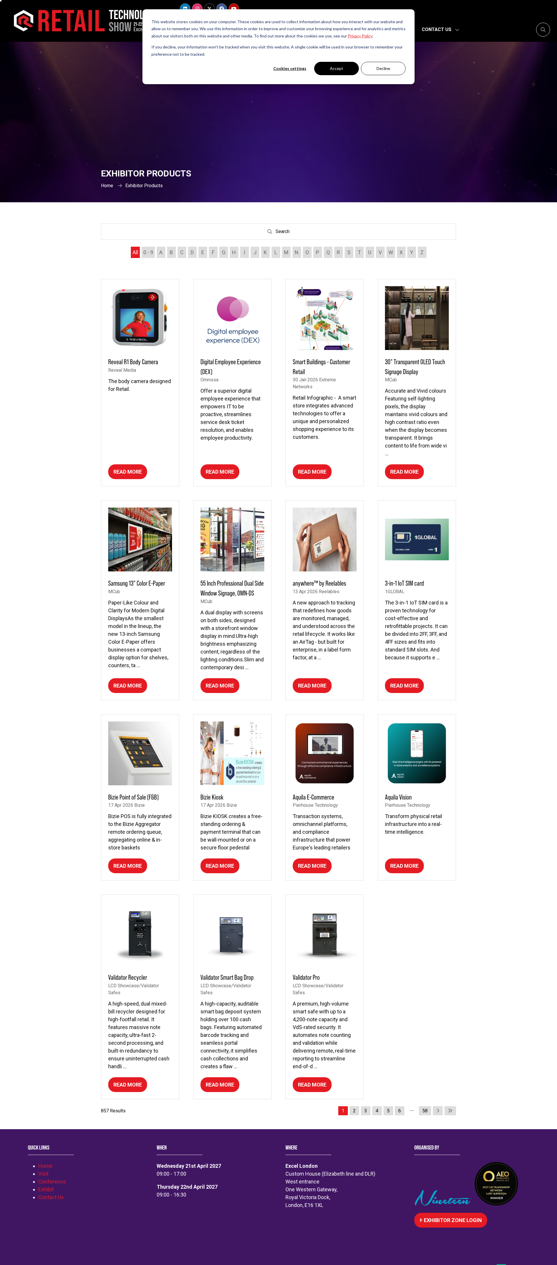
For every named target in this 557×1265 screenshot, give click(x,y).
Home (107, 185)
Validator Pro (306, 977)
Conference (52, 1182)
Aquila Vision (398, 797)
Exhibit (46, 1189)
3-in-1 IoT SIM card (404, 583)
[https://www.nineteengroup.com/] (444, 1204)
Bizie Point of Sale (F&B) (133, 797)
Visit (43, 1174)
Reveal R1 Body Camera (133, 362)
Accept (336, 68)
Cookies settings (289, 68)
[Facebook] (221, 8)
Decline (383, 68)
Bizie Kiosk (211, 797)
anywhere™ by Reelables (319, 583)
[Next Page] (438, 1110)
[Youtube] (234, 8)
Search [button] (284, 233)
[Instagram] (197, 8)
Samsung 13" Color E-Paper (136, 583)
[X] (209, 8)
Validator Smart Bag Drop (227, 977)
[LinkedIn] (185, 8)
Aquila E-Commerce (313, 797)
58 (425, 1111)
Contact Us (436, 29)
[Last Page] (450, 1110)
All (135, 252)
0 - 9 (148, 252)
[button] (543, 30)
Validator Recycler (127, 977)
